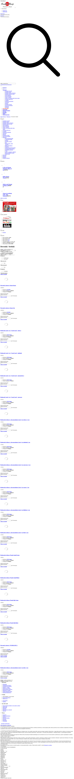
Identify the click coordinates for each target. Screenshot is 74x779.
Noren (6, 150)
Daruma (6, 140)
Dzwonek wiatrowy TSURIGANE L (9, 645)
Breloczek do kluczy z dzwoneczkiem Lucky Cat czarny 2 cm (14, 487)
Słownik (4, 710)
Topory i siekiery (8, 97)
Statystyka (2, 235)
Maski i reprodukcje (8, 145)
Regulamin (5, 684)
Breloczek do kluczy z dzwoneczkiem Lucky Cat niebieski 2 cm (15, 442)
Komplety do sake (8, 104)
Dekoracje (7, 106)
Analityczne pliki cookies (5, 736)
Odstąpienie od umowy (7, 685)
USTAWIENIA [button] (3, 746)
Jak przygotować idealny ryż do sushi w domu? (11, 705)
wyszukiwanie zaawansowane (6, 84)
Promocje (4, 157)
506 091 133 (5, 698)
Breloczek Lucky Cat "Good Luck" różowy (10, 330)
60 (10, 251)
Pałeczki (6, 103)
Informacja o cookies (6, 690)
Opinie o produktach (6, 715)
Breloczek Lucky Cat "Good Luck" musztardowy (12, 375)
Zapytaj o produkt (3, 655)
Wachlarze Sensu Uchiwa (9, 148)
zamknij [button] (1, 749)
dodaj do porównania (4, 293)
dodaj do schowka (3, 294)
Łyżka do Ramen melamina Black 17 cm (7, 169)
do (10, 254)
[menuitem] (34, 87)
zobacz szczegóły (3, 274)
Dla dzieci (7, 107)
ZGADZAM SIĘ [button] (3, 748)
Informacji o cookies (48, 745)
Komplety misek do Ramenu (10, 93)
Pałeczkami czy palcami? (7, 709)
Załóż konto (5, 11)
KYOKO (8, 289)
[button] (2, 255)
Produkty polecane (6, 158)
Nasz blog (2, 230)
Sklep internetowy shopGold (5, 725)
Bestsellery (2, 161)
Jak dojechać (5, 700)
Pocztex (1, 200)
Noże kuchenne (8, 95)
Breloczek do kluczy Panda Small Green (9, 555)
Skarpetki (7, 146)
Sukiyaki (4, 708)
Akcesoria (7, 102)
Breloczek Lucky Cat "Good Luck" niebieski (11, 353)
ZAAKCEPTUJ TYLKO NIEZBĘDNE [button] (7, 747)
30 (9, 251)
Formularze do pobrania (7, 686)
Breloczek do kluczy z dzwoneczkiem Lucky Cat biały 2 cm (14, 532)
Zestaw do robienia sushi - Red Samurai (7, 195)
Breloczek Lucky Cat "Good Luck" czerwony (11, 397)
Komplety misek (8, 92)
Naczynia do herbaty (9, 105)
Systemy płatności (3, 214)
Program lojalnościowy (7, 692)
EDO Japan (9, 334)
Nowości (4, 156)
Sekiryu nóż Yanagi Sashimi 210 (7, 185)
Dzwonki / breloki (8, 141)
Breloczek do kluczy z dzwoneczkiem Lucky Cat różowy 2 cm (14, 419)
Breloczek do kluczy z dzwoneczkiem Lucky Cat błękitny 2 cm (15, 510)
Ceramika (7, 100)
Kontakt (4, 701)
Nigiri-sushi (5, 706)
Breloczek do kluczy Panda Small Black (9, 577)
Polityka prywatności (6, 688)
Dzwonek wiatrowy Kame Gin (7, 308)
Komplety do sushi (8, 90)
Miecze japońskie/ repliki (9, 152)
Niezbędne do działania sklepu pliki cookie (9, 730)
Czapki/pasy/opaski (8, 139)
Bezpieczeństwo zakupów (7, 689)
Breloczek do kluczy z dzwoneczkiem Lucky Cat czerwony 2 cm (15, 465)
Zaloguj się (5, 10)
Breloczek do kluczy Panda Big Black (9, 622)
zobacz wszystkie (3, 198)
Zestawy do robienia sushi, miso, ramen (12, 98)
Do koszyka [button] (15, 295)
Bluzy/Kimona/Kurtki (9, 138)
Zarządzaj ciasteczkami (5, 723)
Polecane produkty (6, 717)
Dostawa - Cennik (6, 687)
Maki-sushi (5, 707)
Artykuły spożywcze (9, 99)
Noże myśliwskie (8, 96)
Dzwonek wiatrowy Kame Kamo (8, 285)
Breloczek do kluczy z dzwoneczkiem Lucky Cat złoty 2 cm (14, 667)
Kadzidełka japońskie (9, 149)
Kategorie (2, 118)
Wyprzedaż (5, 721)
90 (11, 251)
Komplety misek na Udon (10, 94)
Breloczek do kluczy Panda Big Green (9, 600)
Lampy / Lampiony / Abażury (10, 151)
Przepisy (4, 232)
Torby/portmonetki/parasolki (10, 147)
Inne (6, 142)
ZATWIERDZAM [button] (3, 744)
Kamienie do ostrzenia (9, 101)
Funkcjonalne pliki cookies (5, 733)
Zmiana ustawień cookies (7, 691)
